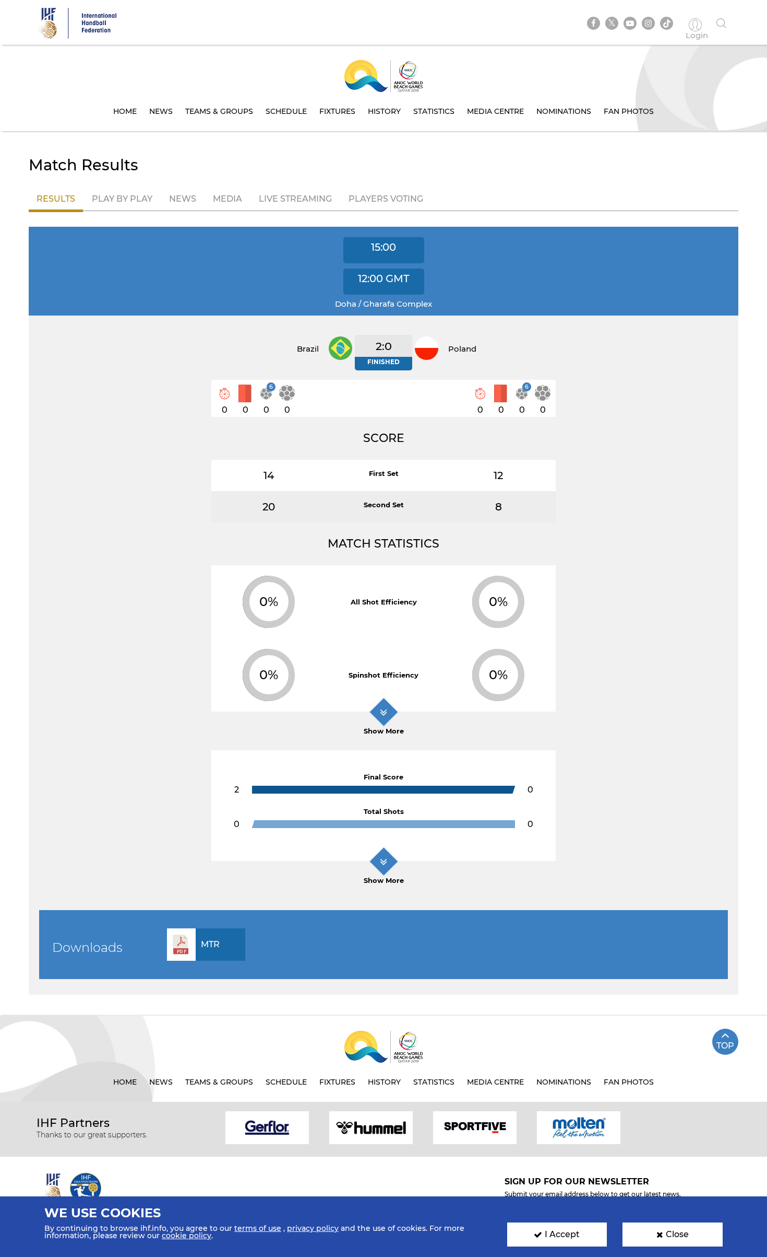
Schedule (286, 111)
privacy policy (313, 1228)
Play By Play (122, 199)
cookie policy (186, 1235)
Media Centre (495, 111)
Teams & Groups (219, 111)
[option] (267, 1127)
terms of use (257, 1228)
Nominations (563, 111)
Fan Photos (629, 111)
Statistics (433, 111)
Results (56, 199)
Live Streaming (295, 199)
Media (227, 199)
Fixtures (337, 111)
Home (125, 111)
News (161, 111)
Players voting (386, 199)
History (384, 111)
